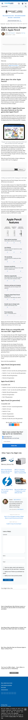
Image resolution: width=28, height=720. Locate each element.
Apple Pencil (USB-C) (14, 65)
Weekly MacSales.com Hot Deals (11, 438)
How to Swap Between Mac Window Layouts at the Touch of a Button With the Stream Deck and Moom (13, 608)
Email (4, 561)
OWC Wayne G (12, 33)
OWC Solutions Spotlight (20, 15)
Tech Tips (23, 33)
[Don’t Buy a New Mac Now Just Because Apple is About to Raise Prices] (14, 638)
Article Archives (16, 17)
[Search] (25, 7)
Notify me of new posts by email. (13, 575)
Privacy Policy (12, 716)
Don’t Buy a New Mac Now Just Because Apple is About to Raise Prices (13, 648)
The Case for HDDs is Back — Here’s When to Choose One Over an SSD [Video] (12, 668)
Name (4, 555)
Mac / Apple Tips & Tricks (8, 15)
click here (16, 713)
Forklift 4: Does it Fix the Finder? (13, 523)
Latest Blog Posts (7, 436)
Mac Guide (10, 17)
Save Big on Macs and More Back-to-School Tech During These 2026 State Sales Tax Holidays (13, 628)
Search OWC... (5, 6)
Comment (5, 534)
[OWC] (14, 11)
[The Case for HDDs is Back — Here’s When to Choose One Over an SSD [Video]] (14, 658)
